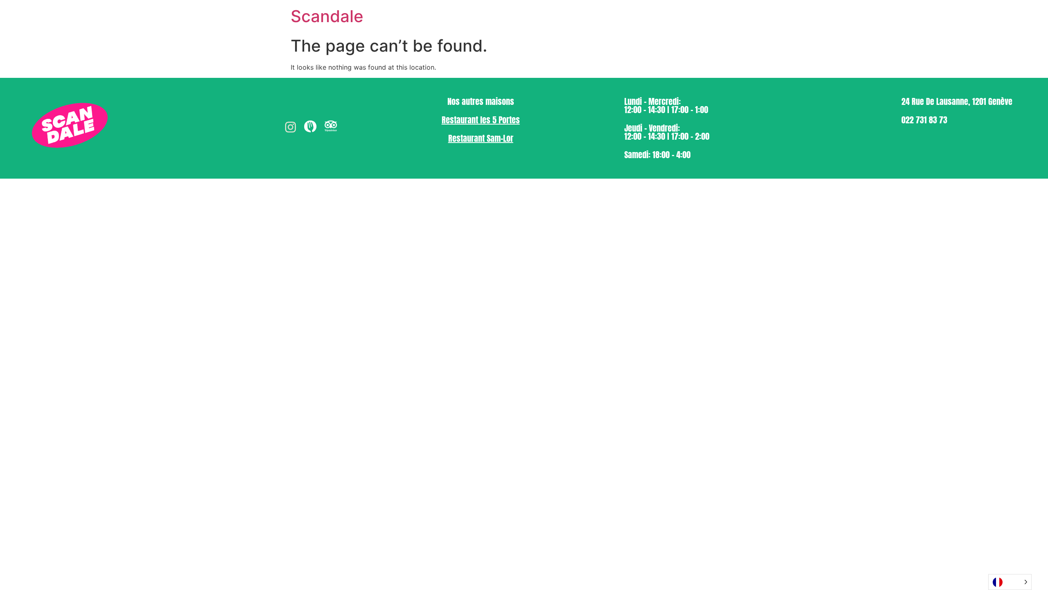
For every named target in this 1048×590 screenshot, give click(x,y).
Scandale (327, 16)
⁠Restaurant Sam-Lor (480, 138)
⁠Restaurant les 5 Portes (481, 119)
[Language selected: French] (1010, 582)
